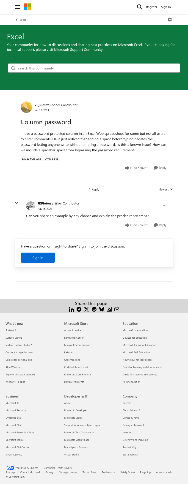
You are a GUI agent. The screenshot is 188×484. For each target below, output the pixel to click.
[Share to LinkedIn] (71, 308)
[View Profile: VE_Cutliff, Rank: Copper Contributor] (26, 107)
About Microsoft (132, 410)
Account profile (72, 330)
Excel (23, 19)
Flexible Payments (74, 381)
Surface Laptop (14, 337)
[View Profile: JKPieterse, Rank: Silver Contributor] (30, 205)
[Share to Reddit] (94, 308)
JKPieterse (45, 203)
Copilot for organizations (19, 352)
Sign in (37, 257)
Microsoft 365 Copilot (18, 447)
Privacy (49, 472)
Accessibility (129, 447)
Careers (127, 403)
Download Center (74, 337)
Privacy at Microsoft (134, 425)
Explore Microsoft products (20, 374)
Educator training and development (142, 367)
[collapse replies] (16, 203)
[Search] (139, 7)
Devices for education (135, 337)
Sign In (166, 7)
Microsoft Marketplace (76, 439)
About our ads (164, 472)
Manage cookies (68, 472)
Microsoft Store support (77, 345)
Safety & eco (127, 472)
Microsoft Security (16, 410)
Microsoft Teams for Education (139, 345)
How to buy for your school (137, 359)
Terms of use (89, 472)
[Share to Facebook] (79, 308)
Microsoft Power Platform (20, 432)
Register (151, 7)
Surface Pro (12, 330)
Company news (131, 417)
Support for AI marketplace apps (82, 425)
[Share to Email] (116, 308)
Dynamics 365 (13, 417)
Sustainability (130, 454)
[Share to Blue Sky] (101, 308)
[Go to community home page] (27, 6)
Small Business (14, 454)
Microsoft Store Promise (77, 374)
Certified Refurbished (76, 367)
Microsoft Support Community (78, 49)
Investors (128, 432)
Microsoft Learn (73, 417)
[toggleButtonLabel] (170, 19)
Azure (67, 403)
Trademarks (108, 472)
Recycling (145, 472)
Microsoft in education (135, 330)
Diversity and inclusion (135, 439)
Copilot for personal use (19, 359)
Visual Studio (71, 454)
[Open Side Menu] (18, 6)
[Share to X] (86, 308)
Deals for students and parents (140, 374)
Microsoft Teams (15, 439)
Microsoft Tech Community (79, 432)
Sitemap (10, 472)
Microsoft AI (12, 403)
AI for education (131, 381)
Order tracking (72, 359)
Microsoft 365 (13, 425)
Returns (68, 352)
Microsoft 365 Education (136, 352)
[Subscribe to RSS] (109, 308)
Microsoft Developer (75, 410)
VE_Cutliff (41, 105)
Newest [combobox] (165, 189)
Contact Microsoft (30, 472)
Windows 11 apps (15, 381)
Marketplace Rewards (76, 447)
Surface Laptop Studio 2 (19, 345)
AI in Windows (13, 367)
